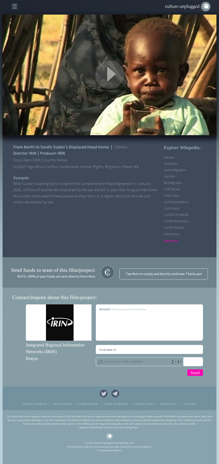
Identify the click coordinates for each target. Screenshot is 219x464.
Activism (169, 157)
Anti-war (169, 176)
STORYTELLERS (88, 404)
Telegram (115, 393)
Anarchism (171, 163)
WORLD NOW (168, 404)
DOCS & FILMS (62, 404)
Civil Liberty (171, 208)
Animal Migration (175, 170)
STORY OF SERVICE (116, 404)
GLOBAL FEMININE (35, 404)
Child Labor (171, 195)
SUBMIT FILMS (144, 404)
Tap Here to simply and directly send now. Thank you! (164, 274)
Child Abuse (172, 189)
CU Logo (109, 436)
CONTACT (189, 404)
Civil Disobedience (176, 202)
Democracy (171, 234)
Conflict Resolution (176, 221)
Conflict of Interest (176, 214)
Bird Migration (173, 183)
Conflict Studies (174, 227)
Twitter (103, 393)
